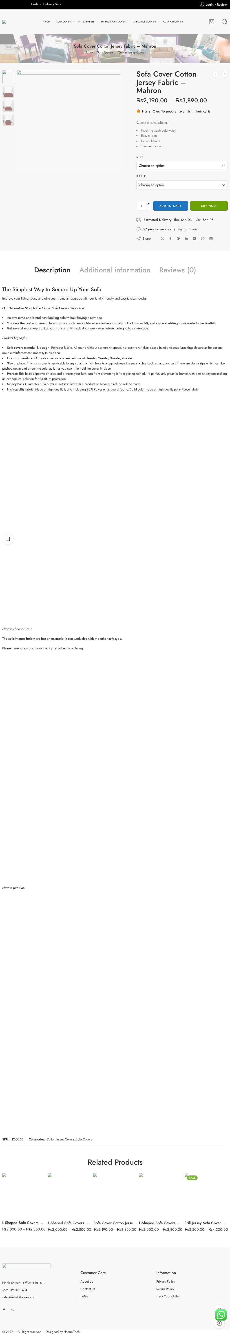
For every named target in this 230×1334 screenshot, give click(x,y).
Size (140, 157)
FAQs (84, 1296)
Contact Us (87, 1288)
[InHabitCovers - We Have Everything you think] (13, 22)
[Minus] (148, 208)
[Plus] (148, 203)
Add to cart (170, 206)
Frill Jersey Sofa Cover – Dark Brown (206, 1223)
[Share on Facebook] (170, 238)
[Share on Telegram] (194, 238)
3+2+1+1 (106, 1203)
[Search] (224, 22)
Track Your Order (167, 1296)
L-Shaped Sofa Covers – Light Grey (24, 1222)
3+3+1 (14, 1209)
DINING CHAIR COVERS (114, 21)
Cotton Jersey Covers (132, 52)
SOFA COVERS (64, 21)
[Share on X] (162, 238)
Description (52, 270)
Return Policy (165, 1288)
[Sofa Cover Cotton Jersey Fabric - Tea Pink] (215, 74)
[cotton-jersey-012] (8, 77)
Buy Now (209, 206)
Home (88, 52)
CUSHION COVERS (173, 21)
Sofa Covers (105, 52)
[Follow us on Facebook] (4, 1309)
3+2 (14, 1195)
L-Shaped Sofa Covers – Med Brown (69, 1223)
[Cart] (211, 22)
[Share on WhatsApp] (203, 238)
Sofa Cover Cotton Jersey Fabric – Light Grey (115, 1223)
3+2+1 (105, 1197)
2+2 (14, 1188)
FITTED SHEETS (86, 21)
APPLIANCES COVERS (145, 21)
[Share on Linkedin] (186, 238)
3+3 (14, 1202)
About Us (86, 1281)
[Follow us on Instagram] (12, 1310)
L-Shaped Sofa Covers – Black (160, 1223)
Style (141, 176)
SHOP (46, 21)
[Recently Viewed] (219, 1323)
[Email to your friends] (211, 238)
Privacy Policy (165, 1281)
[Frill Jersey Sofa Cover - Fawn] (224, 74)
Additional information (114, 270)
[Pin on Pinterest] (178, 238)
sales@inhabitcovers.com (19, 1297)
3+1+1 (105, 1190)
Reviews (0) (177, 270)
